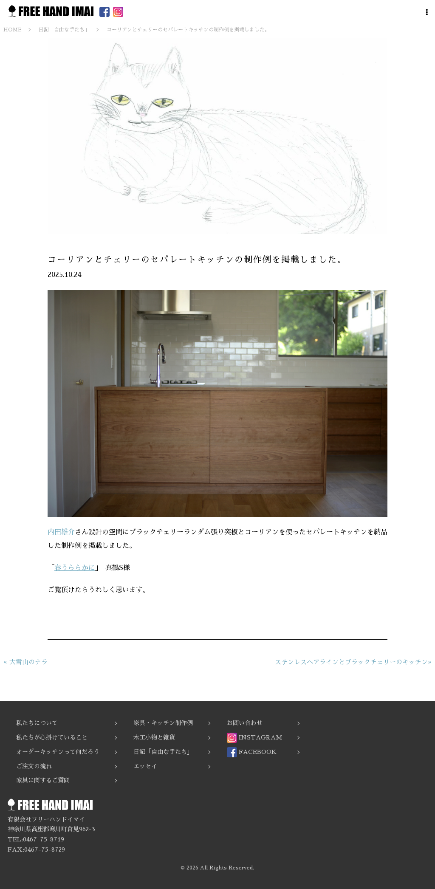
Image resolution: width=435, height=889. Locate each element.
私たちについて (37, 723)
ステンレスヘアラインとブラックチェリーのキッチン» (353, 662)
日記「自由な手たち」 (163, 752)
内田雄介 (61, 532)
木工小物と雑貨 (154, 737)
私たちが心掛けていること (52, 737)
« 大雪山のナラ (25, 662)
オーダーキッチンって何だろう (57, 752)
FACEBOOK (257, 752)
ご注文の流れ (34, 766)
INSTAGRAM (259, 737)
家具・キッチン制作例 (163, 723)
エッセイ (145, 766)
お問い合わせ (245, 723)
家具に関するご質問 (43, 780)
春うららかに (74, 567)
